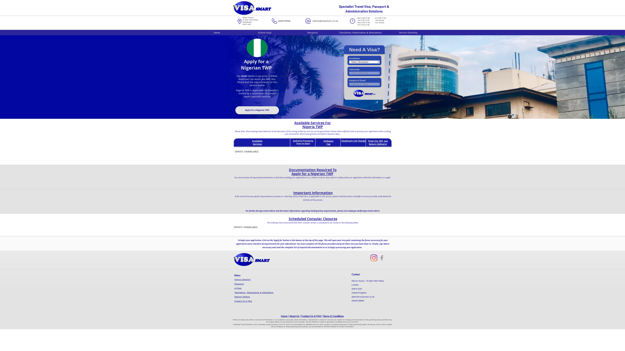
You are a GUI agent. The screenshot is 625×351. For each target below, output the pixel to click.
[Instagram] (373, 257)
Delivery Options (242, 297)
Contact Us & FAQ (243, 301)
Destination (354, 58)
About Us (294, 316)
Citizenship (354, 69)
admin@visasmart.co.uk (325, 21)
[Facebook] (381, 257)
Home (284, 316)
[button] (257, 110)
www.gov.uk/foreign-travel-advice (364, 210)
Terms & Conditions (333, 316)
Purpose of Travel (357, 80)
